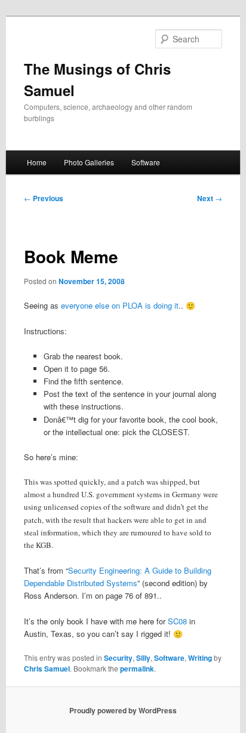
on (116, 305)
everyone (77, 305)
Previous (43, 198)
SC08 (177, 621)
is (148, 305)
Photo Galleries (89, 162)
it (176, 305)
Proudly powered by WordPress (123, 710)
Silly (143, 657)
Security (118, 657)
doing (162, 305)
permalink (137, 668)
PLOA (132, 305)
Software (145, 162)
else (102, 305)
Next (209, 198)
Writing (200, 657)
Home (37, 162)
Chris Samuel (47, 668)
